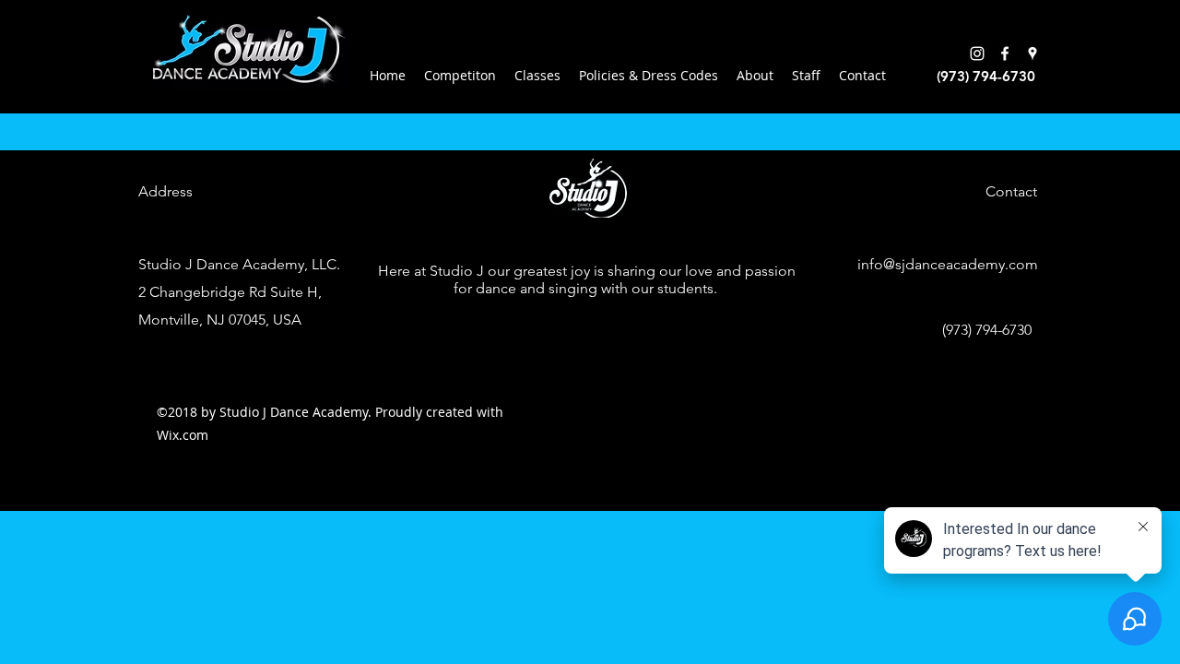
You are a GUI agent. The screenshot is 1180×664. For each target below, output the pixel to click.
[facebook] (1005, 53)
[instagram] (977, 53)
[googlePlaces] (1032, 53)
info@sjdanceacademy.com (947, 264)
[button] (537, 75)
